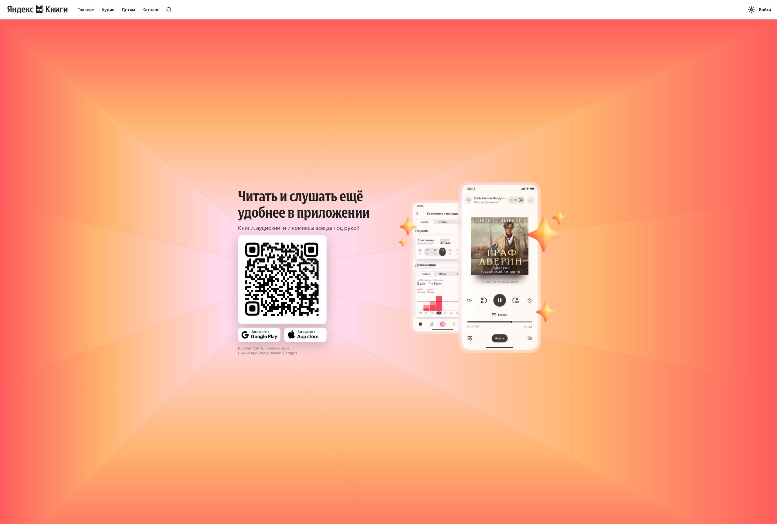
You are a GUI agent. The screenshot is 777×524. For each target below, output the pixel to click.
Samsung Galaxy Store (271, 348)
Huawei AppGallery (253, 353)
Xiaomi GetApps (284, 353)
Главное (85, 9)
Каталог (150, 9)
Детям (128, 9)
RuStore (244, 348)
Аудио (107, 9)
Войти (765, 9)
